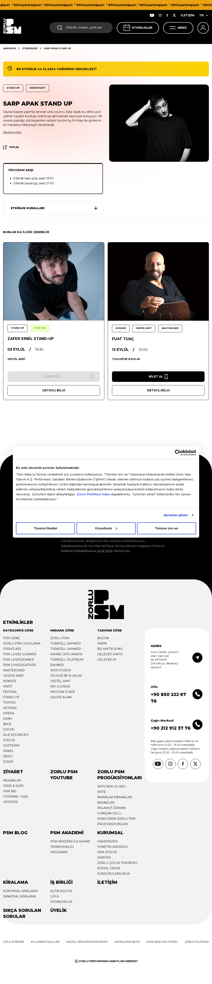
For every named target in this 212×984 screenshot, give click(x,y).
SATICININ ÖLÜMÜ (111, 786)
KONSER (9, 681)
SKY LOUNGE (60, 686)
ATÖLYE (9, 740)
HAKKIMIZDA (107, 841)
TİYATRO (9, 702)
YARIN (102, 643)
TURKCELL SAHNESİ (65, 643)
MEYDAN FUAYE (62, 692)
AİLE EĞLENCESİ (15, 735)
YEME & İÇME (13, 786)
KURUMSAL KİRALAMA (20, 891)
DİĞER (8, 762)
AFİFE (101, 792)
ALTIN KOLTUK (61, 891)
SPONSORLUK (61, 902)
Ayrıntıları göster (176, 515)
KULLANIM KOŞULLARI (45, 941)
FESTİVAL (10, 692)
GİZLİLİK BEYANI (13, 941)
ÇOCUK (8, 729)
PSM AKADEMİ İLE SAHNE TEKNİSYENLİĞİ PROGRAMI (70, 847)
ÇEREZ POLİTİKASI (197, 941)
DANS (7, 719)
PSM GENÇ (11, 638)
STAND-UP (11, 697)
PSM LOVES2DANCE (18, 659)
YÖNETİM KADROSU (112, 847)
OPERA (8, 713)
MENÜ (182, 28)
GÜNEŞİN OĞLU (109, 813)
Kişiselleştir (103, 528)
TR (201, 15)
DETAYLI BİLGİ (53, 390)
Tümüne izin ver (166, 528)
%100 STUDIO (60, 670)
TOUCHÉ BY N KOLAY (66, 676)
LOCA (54, 896)
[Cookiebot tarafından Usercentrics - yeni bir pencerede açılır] (178, 453)
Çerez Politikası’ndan (93, 494)
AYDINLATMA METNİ (127, 941)
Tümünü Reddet (45, 528)
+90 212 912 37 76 (171, 728)
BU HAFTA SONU (110, 649)
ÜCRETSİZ (40, 328)
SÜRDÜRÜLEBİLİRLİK (113, 874)
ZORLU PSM (59, 638)
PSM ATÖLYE (107, 852)
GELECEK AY (106, 659)
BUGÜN (103, 638)
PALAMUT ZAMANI (111, 808)
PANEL (8, 751)
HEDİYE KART (13, 676)
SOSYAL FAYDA (108, 868)
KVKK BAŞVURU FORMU (162, 941)
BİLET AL (156, 376)
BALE (7, 724)
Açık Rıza (105, 551)
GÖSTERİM (11, 745)
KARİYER (104, 857)
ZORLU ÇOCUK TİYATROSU (117, 863)
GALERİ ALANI (61, 697)
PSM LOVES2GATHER (19, 665)
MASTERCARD (14, 670)
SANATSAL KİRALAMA (19, 896)
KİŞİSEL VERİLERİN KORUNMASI (87, 941)
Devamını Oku (12, 132)
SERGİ (7, 756)
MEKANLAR (12, 780)
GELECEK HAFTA (110, 654)
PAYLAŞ (14, 147)
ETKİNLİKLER (142, 28)
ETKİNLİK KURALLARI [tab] (28, 208)
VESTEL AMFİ (60, 681)
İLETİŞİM (187, 15)
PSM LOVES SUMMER (19, 654)
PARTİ (7, 686)
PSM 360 (9, 791)
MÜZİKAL (10, 708)
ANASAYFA (9, 48)
